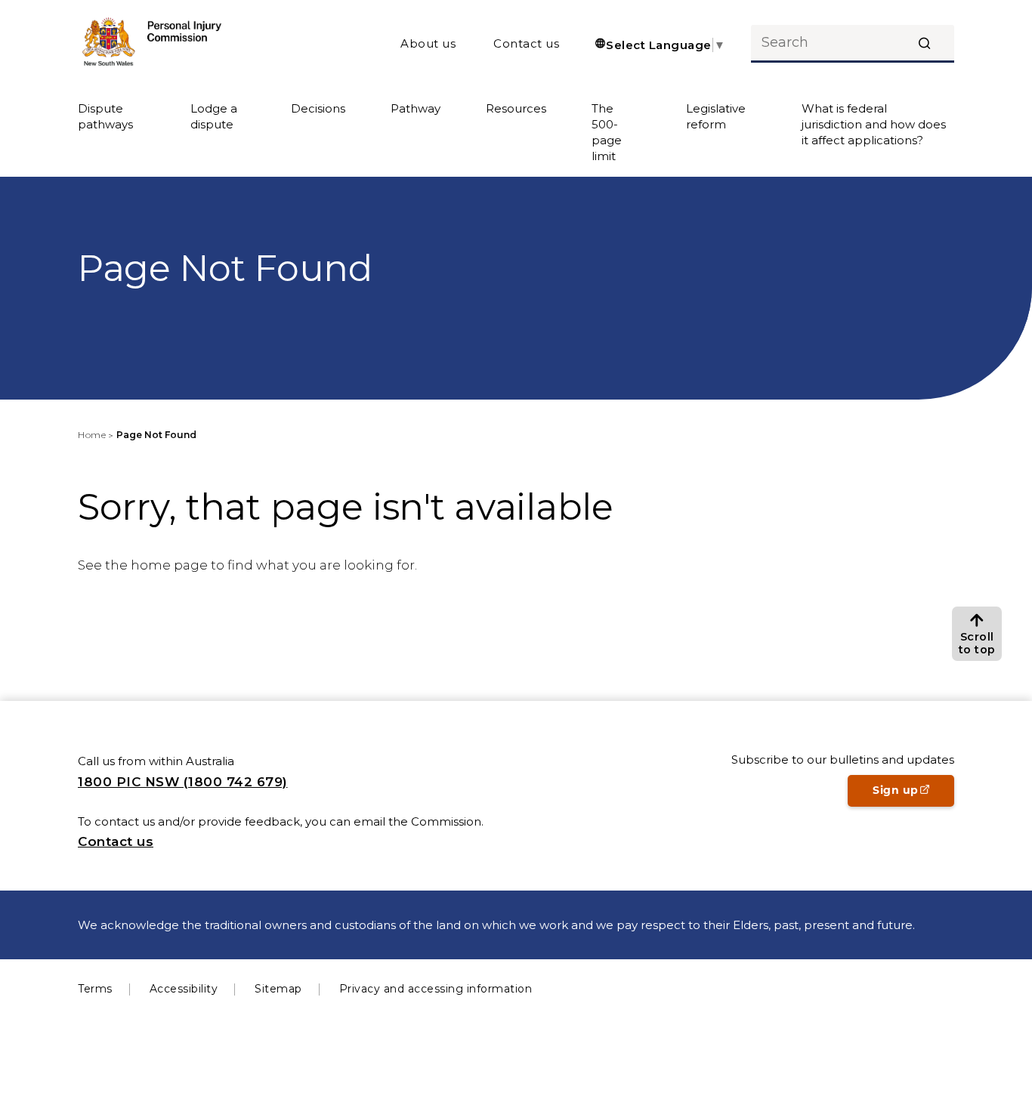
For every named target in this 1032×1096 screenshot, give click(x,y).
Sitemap (278, 989)
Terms (95, 989)
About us (428, 43)
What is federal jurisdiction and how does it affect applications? (874, 124)
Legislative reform (716, 116)
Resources (516, 108)
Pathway (415, 108)
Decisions (318, 108)
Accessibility (184, 989)
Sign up (913, 795)
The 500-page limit (607, 132)
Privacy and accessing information (436, 989)
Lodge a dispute (213, 116)
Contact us (526, 43)
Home (92, 434)
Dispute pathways (105, 116)
